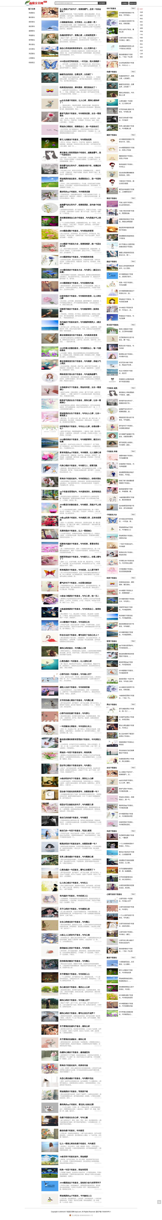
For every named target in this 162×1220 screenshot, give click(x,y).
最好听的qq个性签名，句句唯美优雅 (75, 192)
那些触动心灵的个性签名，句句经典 (75, 948)
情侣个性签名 (112, 198)
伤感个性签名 (112, 71)
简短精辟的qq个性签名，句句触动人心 (76, 1196)
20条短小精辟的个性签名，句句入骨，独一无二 (79, 596)
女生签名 (32, 49)
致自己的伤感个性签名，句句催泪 (74, 818)
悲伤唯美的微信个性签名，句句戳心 (75, 961)
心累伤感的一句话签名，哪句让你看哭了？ (77, 870)
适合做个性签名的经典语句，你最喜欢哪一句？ (79, 791)
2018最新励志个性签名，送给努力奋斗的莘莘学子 (80, 1183)
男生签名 (32, 44)
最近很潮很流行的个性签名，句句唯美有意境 (78, 335)
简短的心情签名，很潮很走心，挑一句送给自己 (79, 126)
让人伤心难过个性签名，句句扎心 (74, 883)
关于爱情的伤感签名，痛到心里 (73, 1039)
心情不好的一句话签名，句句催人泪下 (76, 674)
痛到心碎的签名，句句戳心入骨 (73, 648)
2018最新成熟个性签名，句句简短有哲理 (76, 231)
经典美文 (32, 62)
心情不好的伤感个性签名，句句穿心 (75, 713)
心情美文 (125, 3)
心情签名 (32, 58)
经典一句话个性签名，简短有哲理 (74, 1170)
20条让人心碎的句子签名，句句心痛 (75, 935)
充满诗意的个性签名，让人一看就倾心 (76, 531)
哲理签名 (32, 40)
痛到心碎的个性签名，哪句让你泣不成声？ (77, 1013)
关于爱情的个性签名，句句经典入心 (75, 974)
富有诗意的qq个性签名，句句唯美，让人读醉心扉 (80, 452)
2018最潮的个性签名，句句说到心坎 (75, 622)
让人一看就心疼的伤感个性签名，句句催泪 (77, 1144)
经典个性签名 (112, 578)
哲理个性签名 (112, 641)
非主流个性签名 (112, 325)
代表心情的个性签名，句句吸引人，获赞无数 (78, 465)
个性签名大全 (112, 514)
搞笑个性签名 (112, 135)
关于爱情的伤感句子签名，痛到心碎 (75, 1026)
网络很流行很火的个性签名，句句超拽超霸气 (78, 374)
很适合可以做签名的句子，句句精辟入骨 (76, 804)
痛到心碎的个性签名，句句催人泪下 (75, 1000)
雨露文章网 (70, 1212)
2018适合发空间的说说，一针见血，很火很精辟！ (80, 61)
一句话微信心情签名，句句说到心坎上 (76, 726)
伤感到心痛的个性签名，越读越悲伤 (75, 1052)
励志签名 (32, 26)
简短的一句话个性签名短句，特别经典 (76, 752)
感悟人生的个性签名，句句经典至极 (75, 687)
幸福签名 (32, 35)
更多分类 (133, 3)
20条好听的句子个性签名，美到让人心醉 (76, 778)
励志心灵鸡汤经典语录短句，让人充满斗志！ (78, 48)
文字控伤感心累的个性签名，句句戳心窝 (76, 700)
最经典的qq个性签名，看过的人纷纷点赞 (77, 1104)
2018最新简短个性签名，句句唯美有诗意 (76, 257)
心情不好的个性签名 (114, 894)
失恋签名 (32, 53)
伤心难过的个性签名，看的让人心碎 (75, 987)
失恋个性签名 (112, 831)
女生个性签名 (112, 767)
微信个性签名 (112, 957)
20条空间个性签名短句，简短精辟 (74, 1157)
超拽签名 (32, 31)
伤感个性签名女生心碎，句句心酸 (74, 1117)
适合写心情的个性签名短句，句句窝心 (76, 765)
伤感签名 (32, 13)
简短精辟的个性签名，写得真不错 (74, 1091)
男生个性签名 (112, 704)
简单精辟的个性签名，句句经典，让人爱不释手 (79, 570)
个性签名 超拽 (112, 388)
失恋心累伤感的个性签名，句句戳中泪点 (76, 1078)
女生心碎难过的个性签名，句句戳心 (75, 922)
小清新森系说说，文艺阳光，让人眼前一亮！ (78, 22)
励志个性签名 (112, 261)
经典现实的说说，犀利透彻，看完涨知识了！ (78, 87)
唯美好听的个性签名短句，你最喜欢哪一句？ (78, 844)
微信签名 (32, 17)
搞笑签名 (32, 22)
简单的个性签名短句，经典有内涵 (74, 1065)
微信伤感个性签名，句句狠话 (72, 1130)
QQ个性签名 (111, 8)
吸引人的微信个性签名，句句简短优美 (76, 139)
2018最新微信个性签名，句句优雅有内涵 (76, 283)
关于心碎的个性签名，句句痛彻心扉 (75, 909)
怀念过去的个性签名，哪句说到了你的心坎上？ (79, 635)
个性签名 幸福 (112, 451)
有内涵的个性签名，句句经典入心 (74, 896)
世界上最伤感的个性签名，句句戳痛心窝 (76, 857)
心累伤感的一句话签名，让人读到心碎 (76, 661)
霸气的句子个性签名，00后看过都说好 (76, 583)
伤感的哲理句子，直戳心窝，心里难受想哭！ (78, 35)
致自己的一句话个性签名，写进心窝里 (76, 831)
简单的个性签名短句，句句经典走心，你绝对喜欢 (80, 478)
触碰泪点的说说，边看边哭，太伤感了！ (76, 74)
